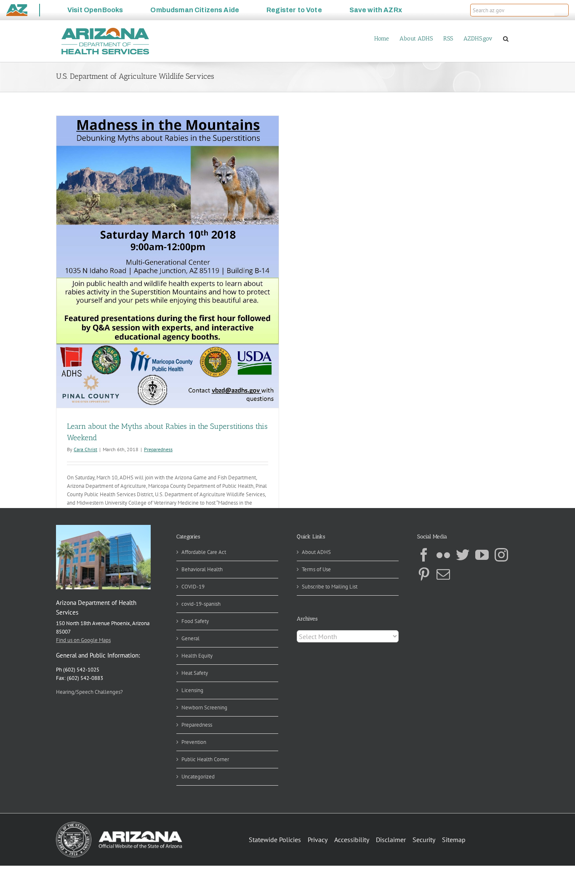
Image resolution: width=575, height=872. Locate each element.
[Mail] (443, 574)
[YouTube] (482, 555)
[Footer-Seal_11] (119, 824)
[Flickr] (443, 555)
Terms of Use (316, 569)
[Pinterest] (424, 574)
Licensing (192, 690)
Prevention (193, 742)
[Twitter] (462, 555)
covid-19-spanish (201, 603)
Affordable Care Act (203, 552)
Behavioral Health (202, 569)
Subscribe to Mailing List (329, 586)
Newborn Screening (204, 707)
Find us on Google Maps (83, 640)
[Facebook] (424, 555)
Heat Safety (194, 673)
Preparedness (158, 449)
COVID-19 (193, 586)
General (190, 638)
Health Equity (197, 655)
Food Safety (195, 621)
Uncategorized (198, 776)
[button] (561, 10)
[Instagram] (501, 555)
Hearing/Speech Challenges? (89, 691)
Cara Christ (85, 449)
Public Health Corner (205, 759)
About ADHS (316, 552)
